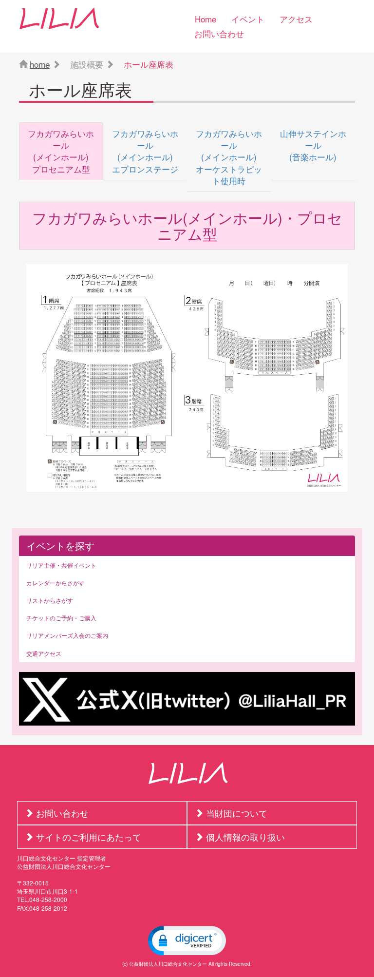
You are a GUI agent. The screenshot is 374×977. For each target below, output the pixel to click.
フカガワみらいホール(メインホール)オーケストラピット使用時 (229, 157)
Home (205, 19)
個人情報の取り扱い (245, 836)
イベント (247, 19)
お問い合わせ (219, 33)
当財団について (236, 812)
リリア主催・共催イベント (61, 565)
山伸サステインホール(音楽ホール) (313, 145)
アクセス (296, 19)
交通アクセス (43, 653)
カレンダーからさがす (55, 582)
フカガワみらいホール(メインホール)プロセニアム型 (61, 151)
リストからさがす (49, 600)
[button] (187, 940)
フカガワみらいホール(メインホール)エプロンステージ (145, 151)
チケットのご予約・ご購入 (61, 617)
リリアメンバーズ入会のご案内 (67, 635)
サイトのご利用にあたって (88, 836)
